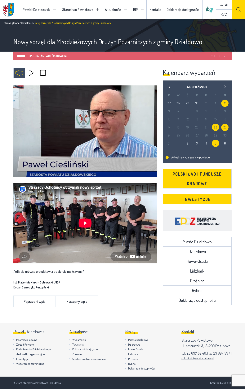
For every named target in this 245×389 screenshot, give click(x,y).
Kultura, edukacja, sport (86, 349)
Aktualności (113, 9)
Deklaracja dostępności (183, 9)
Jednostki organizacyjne (30, 354)
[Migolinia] (209, 9)
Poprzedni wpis (34, 301)
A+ (227, 4)
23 (224, 127)
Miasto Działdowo (197, 241)
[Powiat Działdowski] (8, 9)
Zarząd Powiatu (25, 344)
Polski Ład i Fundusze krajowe (197, 178)
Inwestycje (197, 199)
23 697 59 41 (222, 353)
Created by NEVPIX (221, 383)
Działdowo (197, 251)
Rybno (197, 290)
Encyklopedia (197, 220)
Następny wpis (76, 301)
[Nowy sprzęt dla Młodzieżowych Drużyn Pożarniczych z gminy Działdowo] (85, 131)
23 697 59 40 (196, 353)
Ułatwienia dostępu (224, 14)
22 (215, 127)
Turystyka (78, 344)
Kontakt (155, 9)
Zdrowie (77, 354)
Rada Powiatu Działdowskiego (33, 349)
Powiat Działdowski (37, 9)
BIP (135, 9)
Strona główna (12, 22)
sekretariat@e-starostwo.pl (197, 358)
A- (221, 5)
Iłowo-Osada (197, 261)
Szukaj (238, 9)
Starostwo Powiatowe (77, 9)
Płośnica (197, 280)
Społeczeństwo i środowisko (48, 56)
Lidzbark (197, 271)
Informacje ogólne (26, 340)
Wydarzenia (79, 340)
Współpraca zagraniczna (30, 363)
